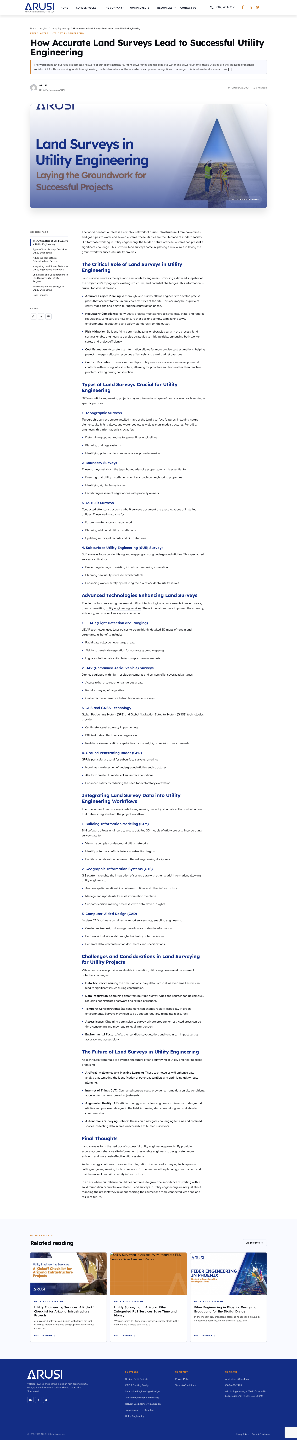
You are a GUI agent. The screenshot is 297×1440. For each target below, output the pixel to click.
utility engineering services (123, 608)
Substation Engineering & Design (142, 1391)
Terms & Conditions (185, 1385)
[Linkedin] (30, 1400)
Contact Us (188, 7)
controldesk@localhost (237, 1379)
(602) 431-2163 (233, 1385)
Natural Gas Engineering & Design (143, 1403)
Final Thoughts (40, 295)
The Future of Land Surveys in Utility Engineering (48, 288)
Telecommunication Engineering (142, 1397)
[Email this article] (48, 316)
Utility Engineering (60, 28)
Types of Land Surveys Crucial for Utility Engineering (50, 251)
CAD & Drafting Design (137, 1385)
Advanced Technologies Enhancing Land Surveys (45, 259)
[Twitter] (46, 1400)
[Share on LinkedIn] (41, 316)
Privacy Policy (182, 1379)
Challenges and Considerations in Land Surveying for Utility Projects (50, 278)
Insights (43, 28)
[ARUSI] (39, 8)
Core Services (86, 7)
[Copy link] (33, 316)
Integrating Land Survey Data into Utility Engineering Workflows (50, 268)
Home (64, 7)
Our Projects (139, 7)
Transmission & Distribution (139, 1410)
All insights (253, 1242)
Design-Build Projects (136, 1379)
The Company (113, 7)
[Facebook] (38, 1400)
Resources (164, 7)
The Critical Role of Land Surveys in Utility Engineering (50, 242)
